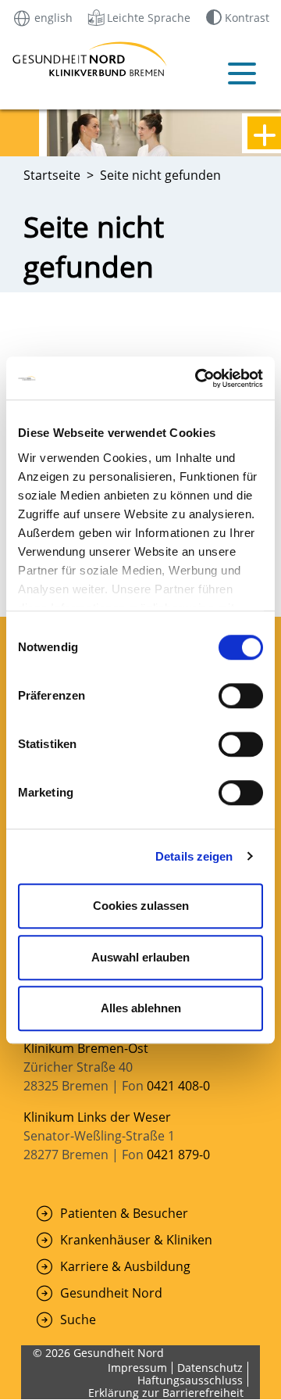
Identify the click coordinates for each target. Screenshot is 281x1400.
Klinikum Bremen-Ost (85, 1048)
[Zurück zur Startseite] (35, 59)
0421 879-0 (178, 1154)
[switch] (241, 695)
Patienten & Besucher (124, 1213)
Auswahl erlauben (140, 957)
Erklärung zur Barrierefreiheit (166, 1392)
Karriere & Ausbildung (125, 1266)
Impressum (137, 1367)
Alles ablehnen (141, 1008)
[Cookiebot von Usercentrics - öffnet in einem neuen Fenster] (198, 378)
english (52, 16)
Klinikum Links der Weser (97, 1117)
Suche (78, 1319)
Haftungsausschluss (190, 1380)
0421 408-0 (178, 1085)
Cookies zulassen (141, 905)
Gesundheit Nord (111, 1293)
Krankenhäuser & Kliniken (136, 1239)
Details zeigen (194, 856)
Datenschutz (210, 1367)
